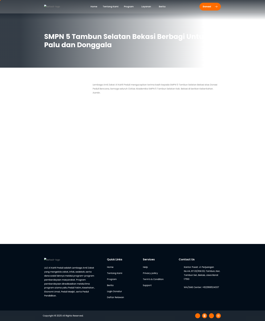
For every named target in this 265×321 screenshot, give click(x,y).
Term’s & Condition (153, 279)
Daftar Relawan (115, 297)
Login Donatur (114, 291)
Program (129, 6)
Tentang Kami (110, 6)
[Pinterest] (197, 315)
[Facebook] (211, 315)
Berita (162, 6)
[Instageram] (218, 315)
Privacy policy (150, 273)
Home (94, 6)
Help (145, 267)
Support (147, 285)
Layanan (146, 6)
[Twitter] (204, 315)
